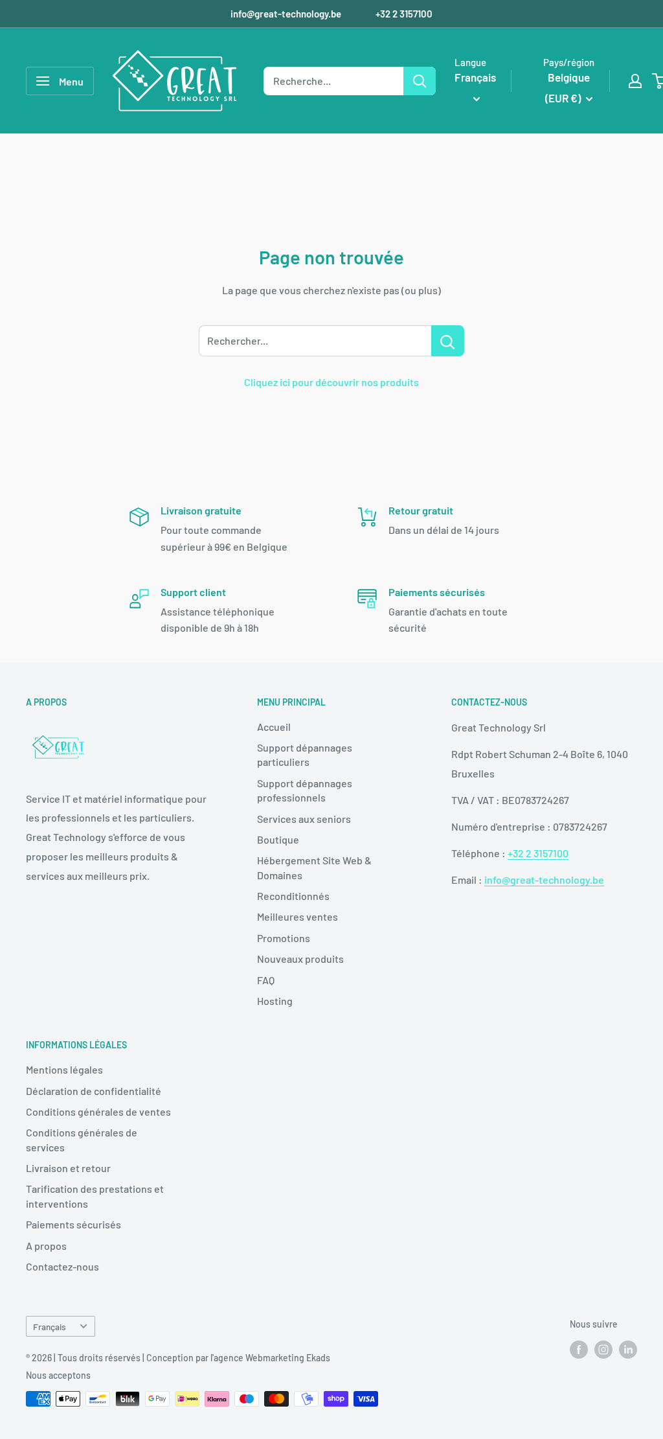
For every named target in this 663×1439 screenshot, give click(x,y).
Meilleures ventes (297, 916)
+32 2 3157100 (404, 13)
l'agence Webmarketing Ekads (270, 1357)
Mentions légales (64, 1069)
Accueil (274, 726)
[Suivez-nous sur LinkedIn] (628, 1350)
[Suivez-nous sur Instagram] (603, 1350)
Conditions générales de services (81, 1139)
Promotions (283, 938)
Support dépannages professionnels (304, 790)
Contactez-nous (62, 1266)
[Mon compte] (635, 81)
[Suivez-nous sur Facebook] (579, 1350)
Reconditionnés (293, 896)
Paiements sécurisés (73, 1224)
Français (49, 1326)
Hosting (275, 1001)
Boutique (278, 839)
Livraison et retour (68, 1168)
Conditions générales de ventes (98, 1111)
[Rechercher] (419, 81)
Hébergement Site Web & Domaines (314, 867)
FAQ (266, 980)
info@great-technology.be (286, 13)
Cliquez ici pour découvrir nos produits (331, 382)
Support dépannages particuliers (304, 754)
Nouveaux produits (300, 958)
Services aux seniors (304, 818)
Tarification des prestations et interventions (95, 1195)
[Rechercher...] (447, 340)
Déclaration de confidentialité (93, 1091)
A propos (46, 1245)
